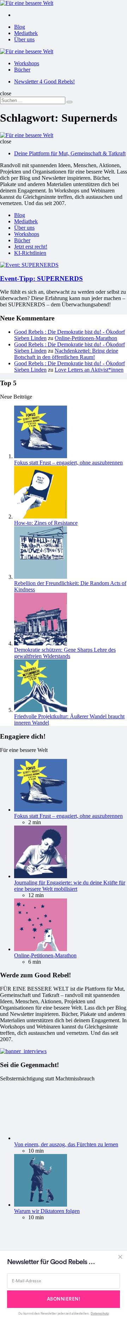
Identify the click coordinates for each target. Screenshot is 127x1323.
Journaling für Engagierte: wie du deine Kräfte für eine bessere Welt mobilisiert (69, 886)
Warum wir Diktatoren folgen (47, 1211)
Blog (19, 27)
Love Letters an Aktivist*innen (89, 370)
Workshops (26, 63)
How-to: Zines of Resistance (46, 523)
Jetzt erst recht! (30, 247)
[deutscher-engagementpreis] (23, 1051)
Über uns (24, 39)
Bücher (22, 70)
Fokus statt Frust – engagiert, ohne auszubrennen (68, 463)
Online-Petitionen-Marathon (86, 338)
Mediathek (26, 33)
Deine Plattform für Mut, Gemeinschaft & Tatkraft (70, 153)
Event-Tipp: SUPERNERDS (41, 278)
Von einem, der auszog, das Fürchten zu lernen (66, 1144)
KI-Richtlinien (30, 253)
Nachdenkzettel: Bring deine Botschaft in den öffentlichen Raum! (66, 354)
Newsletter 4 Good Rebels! (44, 81)
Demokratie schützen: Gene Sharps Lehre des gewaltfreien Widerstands (65, 653)
